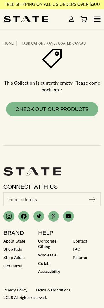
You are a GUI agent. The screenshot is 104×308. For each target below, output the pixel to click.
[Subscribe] (92, 199)
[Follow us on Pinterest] (53, 216)
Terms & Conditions (53, 290)
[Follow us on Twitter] (38, 216)
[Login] (71, 19)
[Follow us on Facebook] (23, 216)
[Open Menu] (97, 19)
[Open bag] (84, 19)
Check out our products (52, 109)
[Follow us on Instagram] (8, 216)
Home (8, 43)
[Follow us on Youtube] (68, 216)
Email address (22, 199)
